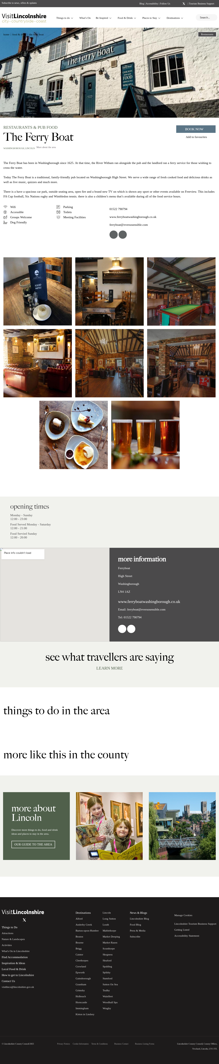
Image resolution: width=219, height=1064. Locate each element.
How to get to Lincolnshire (18, 975)
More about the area (46, 147)
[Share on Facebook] (15, 112)
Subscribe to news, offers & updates (19, 3)
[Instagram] (179, 4)
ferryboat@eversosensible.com (129, 224)
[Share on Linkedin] (21, 112)
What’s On (85, 18)
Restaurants (207, 34)
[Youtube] (17, 920)
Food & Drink (125, 18)
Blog (141, 3)
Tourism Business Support (201, 3)
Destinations (173, 18)
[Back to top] (208, 887)
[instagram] (123, 235)
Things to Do (9, 927)
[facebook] (114, 235)
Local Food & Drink (14, 969)
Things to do (63, 18)
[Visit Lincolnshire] (24, 17)
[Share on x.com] (26, 112)
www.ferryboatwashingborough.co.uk (133, 217)
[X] (184, 4)
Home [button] (6, 34)
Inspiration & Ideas (13, 963)
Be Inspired (102, 18)
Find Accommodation (15, 957)
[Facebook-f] (175, 4)
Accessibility (152, 3)
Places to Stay (149, 18)
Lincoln (30, 148)
